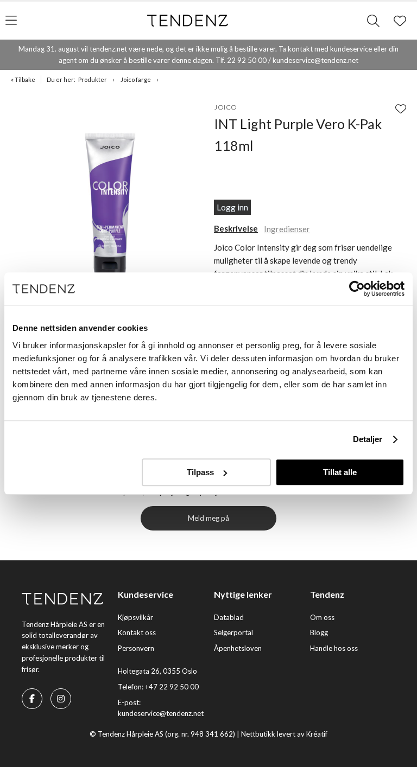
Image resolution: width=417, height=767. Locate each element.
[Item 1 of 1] (109, 195)
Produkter (92, 79)
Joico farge (136, 79)
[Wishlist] (400, 108)
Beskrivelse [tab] (236, 228)
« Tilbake (23, 79)
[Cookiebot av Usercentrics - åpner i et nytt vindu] (357, 288)
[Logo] (188, 21)
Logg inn (232, 207)
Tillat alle (340, 472)
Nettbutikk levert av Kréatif (284, 734)
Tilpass (200, 472)
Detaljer (368, 439)
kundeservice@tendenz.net (161, 713)
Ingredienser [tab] (287, 229)
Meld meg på (208, 518)
